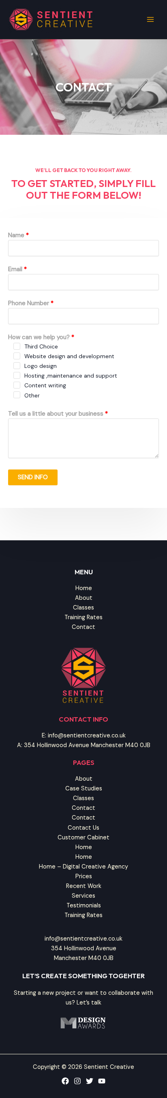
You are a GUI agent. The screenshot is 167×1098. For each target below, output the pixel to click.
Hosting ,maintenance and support (70, 375)
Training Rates (83, 617)
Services (83, 896)
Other (32, 395)
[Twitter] (89, 1081)
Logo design (40, 366)
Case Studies (83, 788)
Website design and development (69, 356)
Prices (83, 876)
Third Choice (41, 346)
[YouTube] (101, 1081)
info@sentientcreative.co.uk (83, 939)
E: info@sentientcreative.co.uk (84, 735)
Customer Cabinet (83, 837)
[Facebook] (65, 1081)
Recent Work (83, 886)
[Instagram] (77, 1081)
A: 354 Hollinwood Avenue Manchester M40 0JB (83, 745)
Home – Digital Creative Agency (83, 867)
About (83, 598)
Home (83, 588)
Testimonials (83, 905)
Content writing (45, 385)
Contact (83, 627)
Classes (83, 608)
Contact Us (83, 828)
